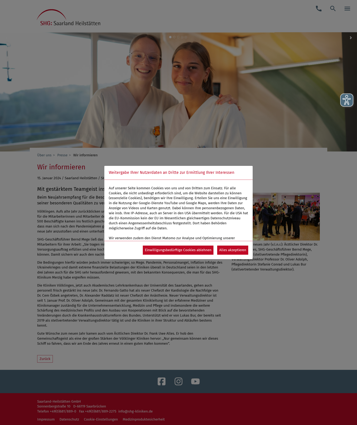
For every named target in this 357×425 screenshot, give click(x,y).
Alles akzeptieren (232, 250)
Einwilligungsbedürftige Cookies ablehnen (178, 250)
